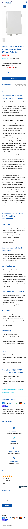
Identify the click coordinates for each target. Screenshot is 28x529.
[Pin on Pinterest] (19, 84)
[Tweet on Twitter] (22, 84)
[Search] (24, 6)
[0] (25, 2)
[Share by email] (25, 84)
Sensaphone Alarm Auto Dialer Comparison (12, 389)
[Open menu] (2, 2)
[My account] (22, 2)
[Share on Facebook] (16, 84)
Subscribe (6, 505)
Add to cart (14, 78)
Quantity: (4, 72)
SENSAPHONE (5, 58)
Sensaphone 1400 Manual (8, 392)
